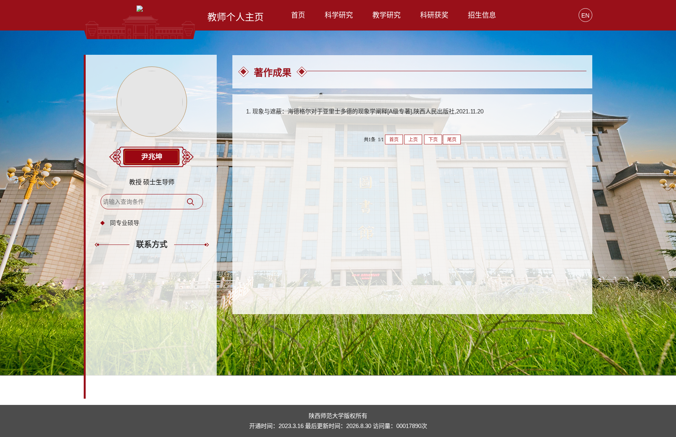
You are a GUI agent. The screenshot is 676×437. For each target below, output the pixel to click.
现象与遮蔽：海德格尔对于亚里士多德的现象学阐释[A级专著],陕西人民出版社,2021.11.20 (368, 111)
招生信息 (482, 15)
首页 (298, 15)
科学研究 (339, 15)
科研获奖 (434, 15)
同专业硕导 (124, 222)
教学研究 (386, 15)
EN (585, 15)
